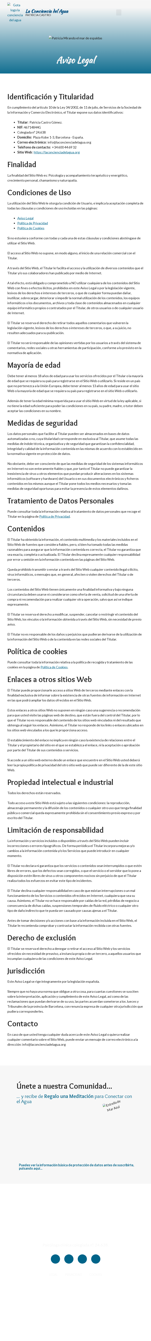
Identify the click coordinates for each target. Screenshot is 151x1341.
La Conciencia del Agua (46, 11)
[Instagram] (55, 1259)
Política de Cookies (30, 228)
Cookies (95, 1275)
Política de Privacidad (32, 223)
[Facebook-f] (68, 1259)
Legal (53, 1275)
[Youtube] (82, 1259)
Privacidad (73, 1275)
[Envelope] (95, 1259)
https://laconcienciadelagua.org (57, 152)
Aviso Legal (25, 218)
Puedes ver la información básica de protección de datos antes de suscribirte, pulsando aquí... (76, 1166)
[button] (118, 12)
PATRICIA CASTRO (38, 15)
